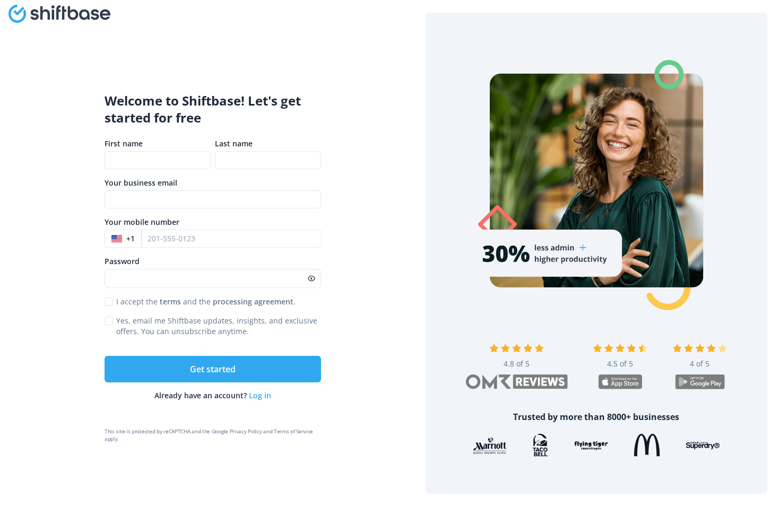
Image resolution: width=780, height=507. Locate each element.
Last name (234, 143)
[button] (123, 239)
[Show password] (311, 278)
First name (124, 143)
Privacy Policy (246, 431)
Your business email (141, 183)
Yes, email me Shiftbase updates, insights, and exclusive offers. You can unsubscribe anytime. (216, 326)
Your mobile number (142, 222)
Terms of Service (293, 431)
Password (122, 261)
